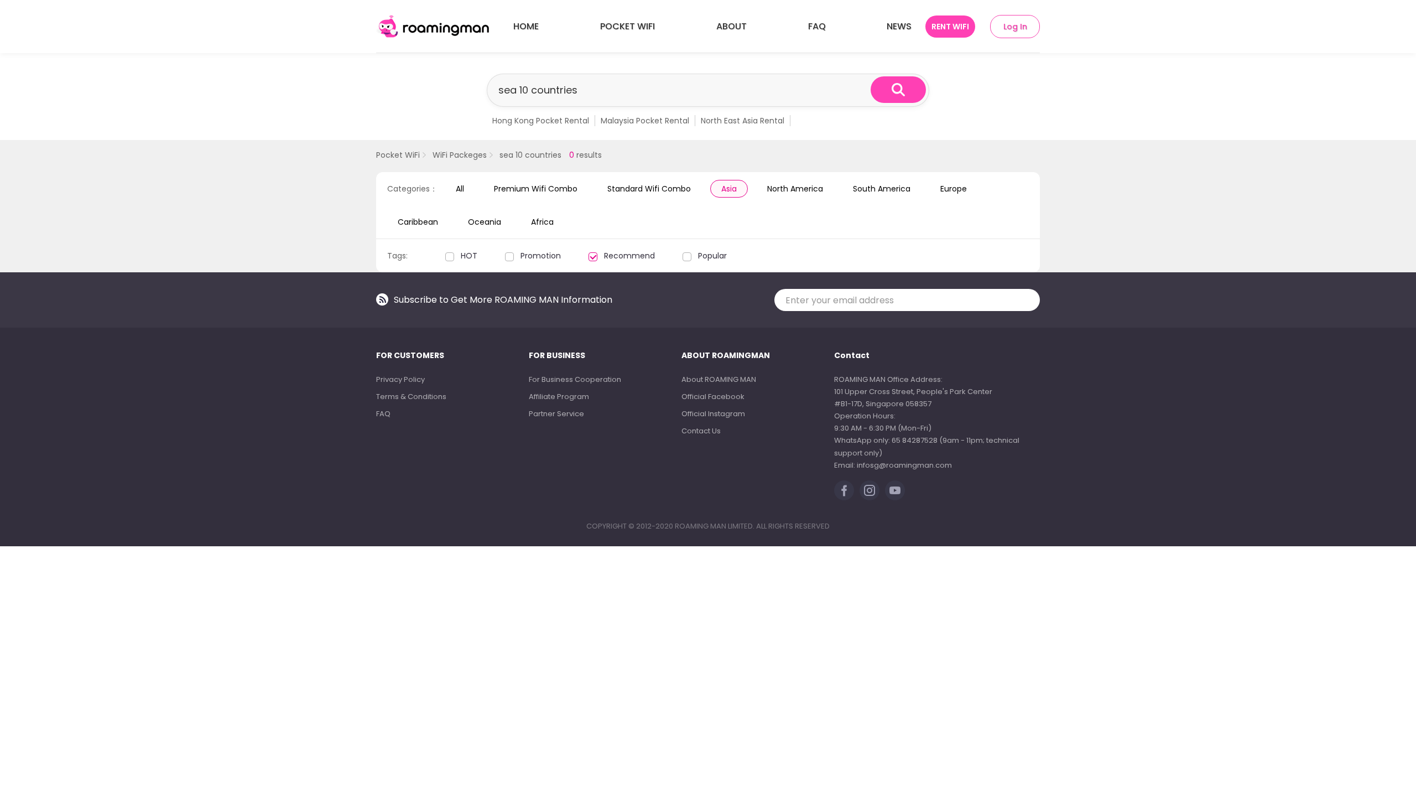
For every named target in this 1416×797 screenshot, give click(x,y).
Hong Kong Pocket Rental (540, 120)
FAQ (817, 26)
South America (881, 188)
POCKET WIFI (627, 26)
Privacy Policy (400, 379)
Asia (729, 188)
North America (795, 188)
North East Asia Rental (742, 120)
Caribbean (418, 221)
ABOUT (731, 26)
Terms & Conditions (411, 396)
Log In (1015, 26)
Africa (542, 221)
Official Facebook (713, 396)
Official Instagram (713, 413)
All (460, 188)
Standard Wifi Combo (649, 188)
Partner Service (556, 413)
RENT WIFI (950, 26)
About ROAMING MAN (718, 379)
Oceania (484, 221)
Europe (953, 188)
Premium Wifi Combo (535, 188)
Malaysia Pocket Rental (645, 120)
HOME (526, 26)
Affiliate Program (559, 396)
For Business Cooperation (575, 379)
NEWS (899, 26)
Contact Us (701, 431)
